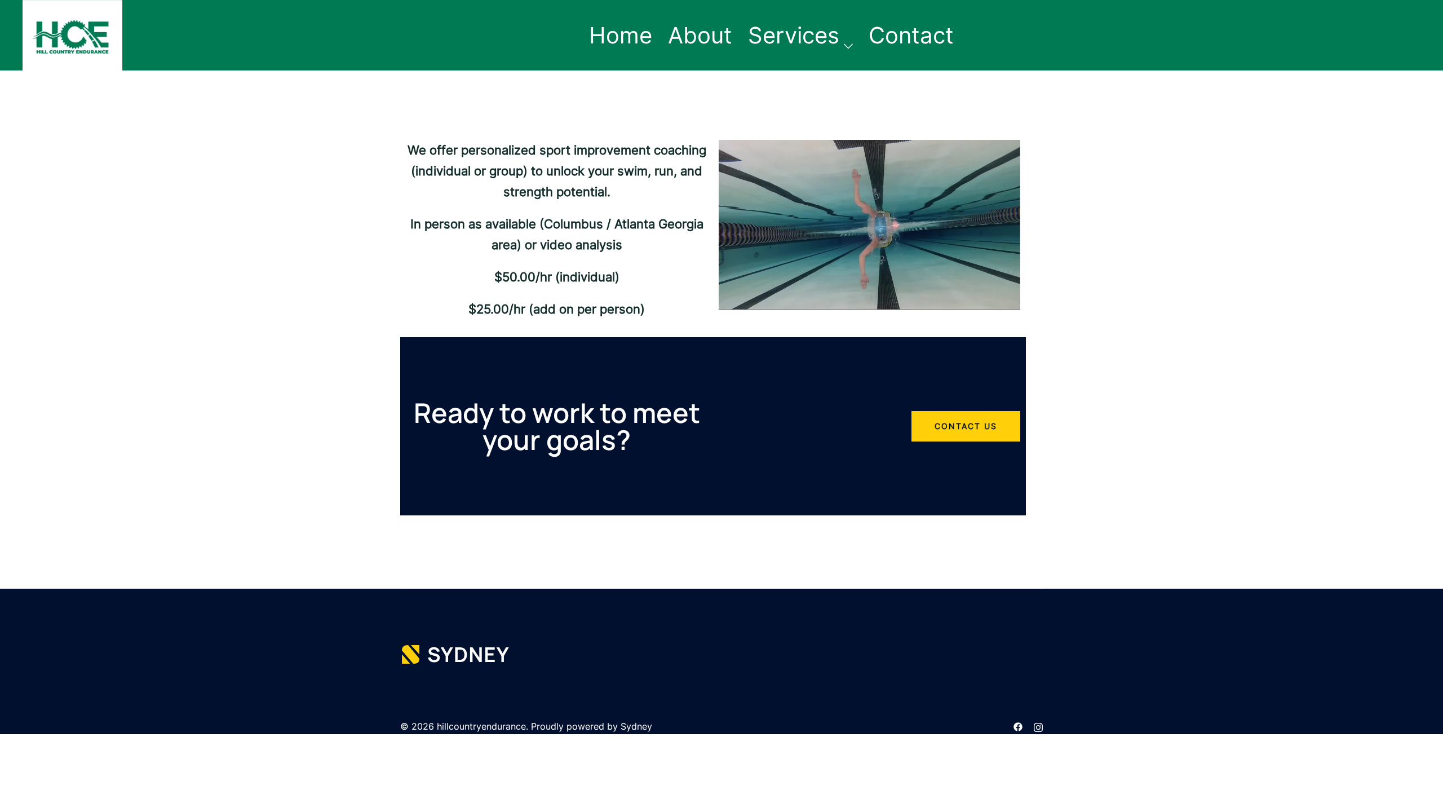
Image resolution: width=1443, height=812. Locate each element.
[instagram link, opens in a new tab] (1038, 726)
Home (620, 35)
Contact (911, 35)
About (700, 35)
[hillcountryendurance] (72, 34)
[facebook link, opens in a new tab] (1018, 726)
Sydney (636, 726)
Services (793, 35)
